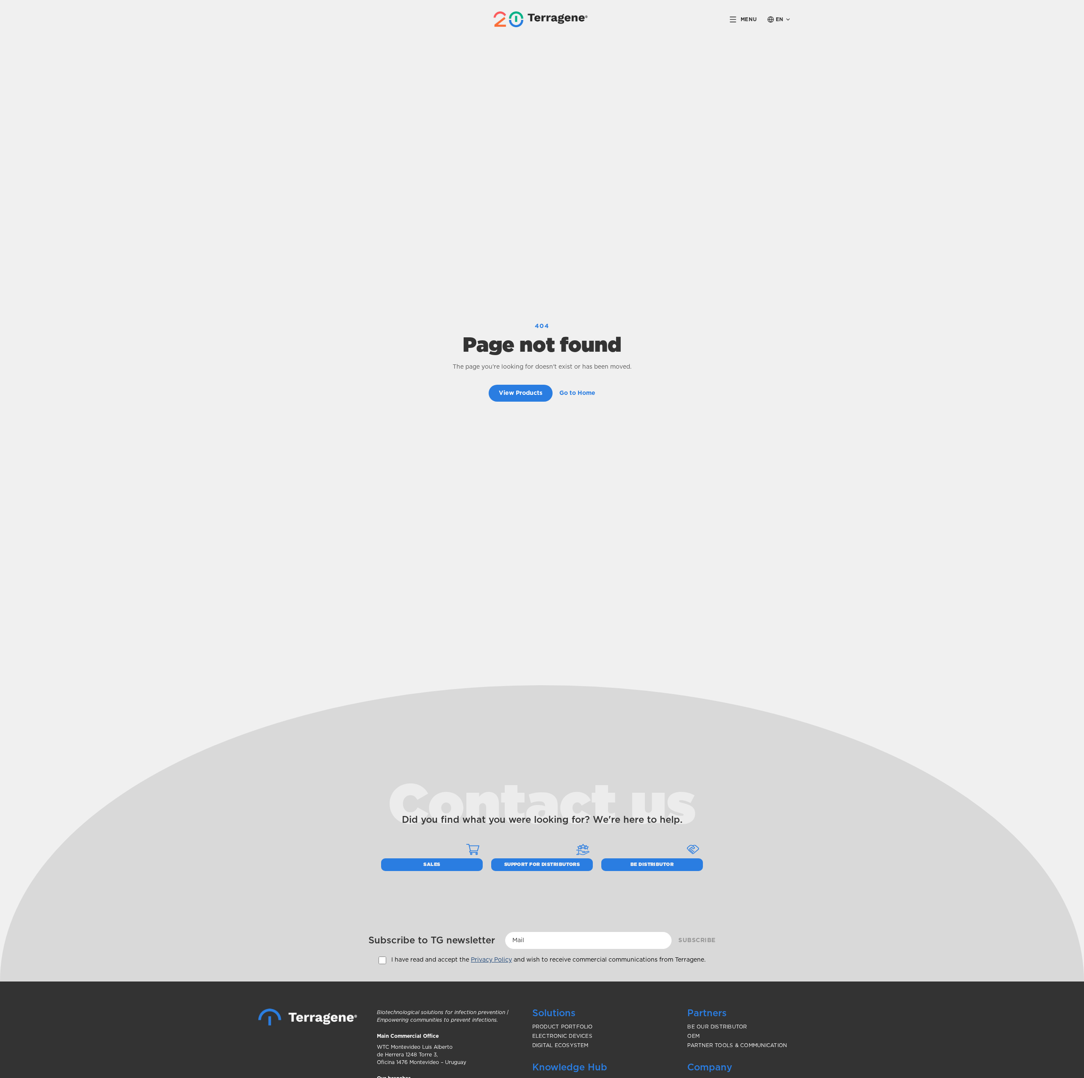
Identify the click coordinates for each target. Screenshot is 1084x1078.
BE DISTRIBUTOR (652, 864)
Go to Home (577, 393)
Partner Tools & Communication (737, 1045)
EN (779, 19)
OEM (693, 1036)
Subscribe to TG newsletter (431, 940)
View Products (520, 393)
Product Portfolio (562, 1026)
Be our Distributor (717, 1026)
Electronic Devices (562, 1036)
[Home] (307, 1017)
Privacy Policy (491, 960)
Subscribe (697, 940)
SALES (431, 864)
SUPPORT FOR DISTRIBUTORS (542, 864)
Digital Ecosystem (560, 1045)
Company (709, 1067)
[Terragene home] (542, 19)
